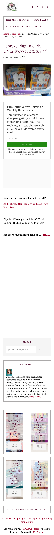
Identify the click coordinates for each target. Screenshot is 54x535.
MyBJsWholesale (31, 529)
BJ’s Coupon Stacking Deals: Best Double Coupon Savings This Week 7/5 (39, 473)
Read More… (35, 397)
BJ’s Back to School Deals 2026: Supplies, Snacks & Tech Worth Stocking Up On (39, 426)
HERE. (46, 235)
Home (6, 34)
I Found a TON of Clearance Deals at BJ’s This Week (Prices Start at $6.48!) (14, 473)
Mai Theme (38, 532)
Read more (16, 445)
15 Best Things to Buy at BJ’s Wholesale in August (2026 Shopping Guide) (14, 426)
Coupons (15, 34)
